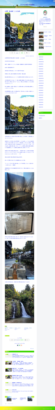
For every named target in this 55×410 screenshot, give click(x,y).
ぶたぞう (45, 17)
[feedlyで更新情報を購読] (19, 345)
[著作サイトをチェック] (17, 345)
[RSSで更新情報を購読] (21, 345)
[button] (27, 53)
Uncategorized (7, 335)
